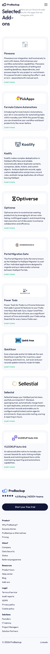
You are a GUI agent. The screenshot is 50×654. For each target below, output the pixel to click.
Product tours (8, 569)
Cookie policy (8, 608)
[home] (10, 4)
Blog (4, 578)
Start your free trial (25, 506)
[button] (45, 5)
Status (5, 555)
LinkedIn (44, 642)
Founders (6, 619)
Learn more (9, 82)
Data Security (8, 551)
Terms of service (9, 592)
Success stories (9, 529)
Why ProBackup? (10, 525)
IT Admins (6, 623)
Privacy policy (8, 604)
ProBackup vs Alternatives (14, 533)
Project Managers (10, 627)
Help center (7, 574)
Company (6, 547)
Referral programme (11, 559)
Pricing (5, 537)
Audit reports (8, 596)
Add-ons (6, 582)
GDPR (5, 600)
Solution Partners (10, 631)
